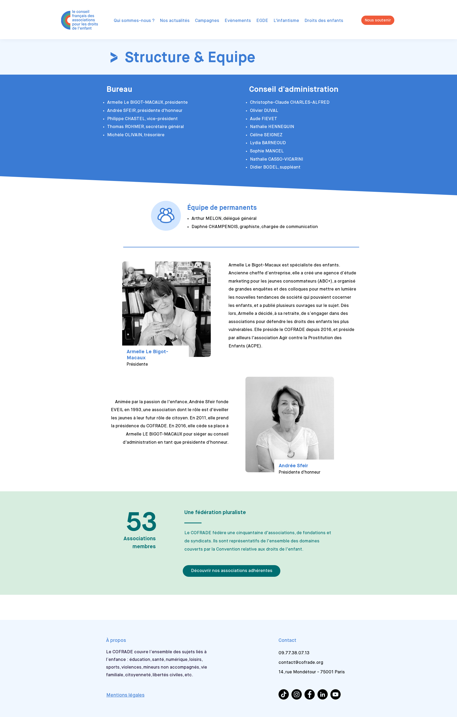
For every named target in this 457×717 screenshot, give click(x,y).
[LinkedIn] (322, 694)
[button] (134, 21)
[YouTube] (335, 694)
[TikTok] (283, 694)
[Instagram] (296, 694)
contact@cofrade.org (300, 662)
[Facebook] (309, 694)
